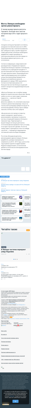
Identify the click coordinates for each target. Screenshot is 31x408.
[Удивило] (18, 162)
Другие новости (4, 345)
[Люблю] (13, 162)
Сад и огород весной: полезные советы (10, 338)
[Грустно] (23, 162)
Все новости (4, 334)
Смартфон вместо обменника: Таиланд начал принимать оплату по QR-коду (9, 219)
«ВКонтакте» (12, 318)
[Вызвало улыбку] (8, 162)
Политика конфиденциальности (8, 352)
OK (15, 401)
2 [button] (15, 259)
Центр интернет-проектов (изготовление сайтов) (12, 363)
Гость (2, 264)
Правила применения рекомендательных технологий (13, 356)
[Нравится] (3, 162)
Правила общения (5, 348)
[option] (15, 244)
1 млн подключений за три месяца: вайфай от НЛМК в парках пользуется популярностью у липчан (9, 204)
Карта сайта (4, 331)
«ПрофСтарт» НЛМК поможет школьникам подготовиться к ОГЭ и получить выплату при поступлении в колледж (9, 212)
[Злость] (27, 162)
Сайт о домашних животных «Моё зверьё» (10, 359)
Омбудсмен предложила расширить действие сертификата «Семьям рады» (10, 197)
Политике (11, 396)
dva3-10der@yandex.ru (12, 303)
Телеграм (17, 318)
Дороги (4, 39)
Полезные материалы (6, 341)
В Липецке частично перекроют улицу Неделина (13, 251)
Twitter (28, 318)
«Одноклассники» (22, 318)
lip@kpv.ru (6, 314)
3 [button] (17, 259)
